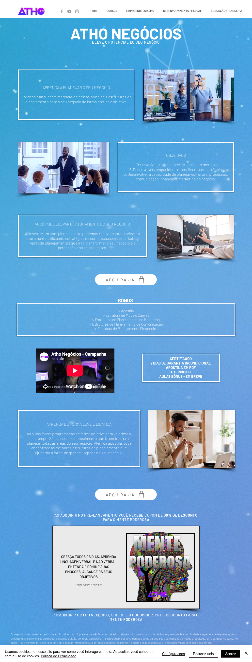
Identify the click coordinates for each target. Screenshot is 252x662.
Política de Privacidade (58, 655)
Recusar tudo (203, 653)
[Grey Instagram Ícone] (77, 11)
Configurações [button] (173, 653)
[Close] (246, 653)
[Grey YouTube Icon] (69, 11)
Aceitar (230, 653)
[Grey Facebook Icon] (61, 11)
